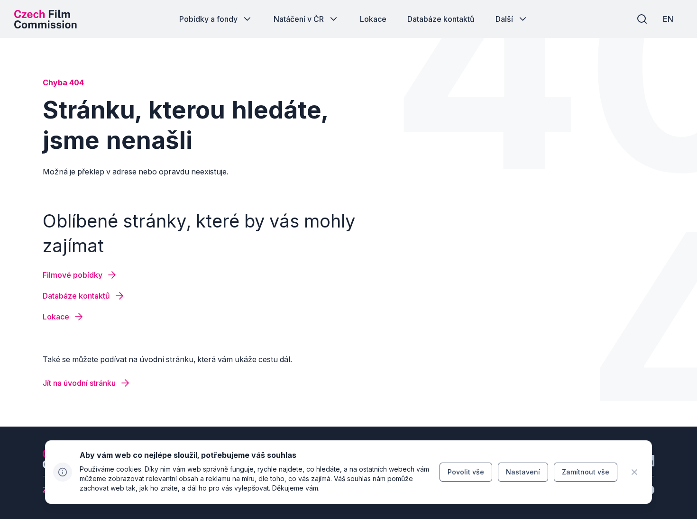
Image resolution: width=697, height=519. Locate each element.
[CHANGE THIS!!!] (634, 472)
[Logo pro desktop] (45, 18)
